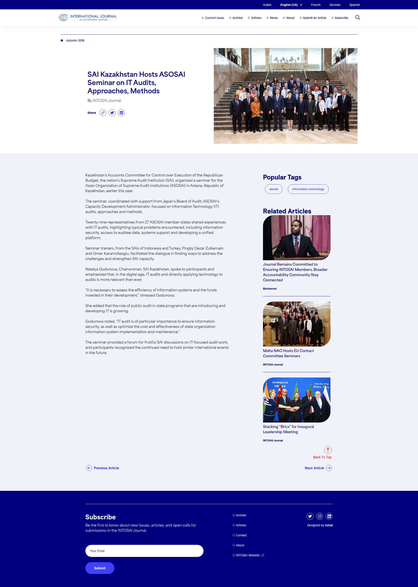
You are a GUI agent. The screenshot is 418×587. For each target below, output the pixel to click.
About (290, 18)
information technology (308, 189)
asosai (274, 189)
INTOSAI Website (248, 555)
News (274, 18)
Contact (241, 535)
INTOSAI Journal (107, 101)
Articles (256, 18)
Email (90, 540)
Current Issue (214, 18)
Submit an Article (314, 18)
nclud (329, 525)
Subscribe (341, 18)
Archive (238, 18)
